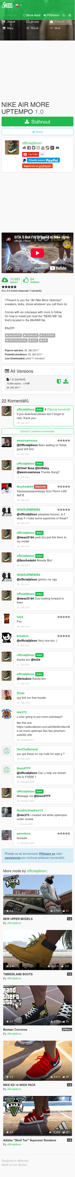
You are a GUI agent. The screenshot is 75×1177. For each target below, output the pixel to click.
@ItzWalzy (42, 468)
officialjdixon (32, 143)
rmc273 (22, 712)
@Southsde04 (26, 560)
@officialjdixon (27, 514)
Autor (39, 409)
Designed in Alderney (15, 1161)
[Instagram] (38, 147)
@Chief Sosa (25, 468)
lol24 (20, 617)
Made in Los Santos (14, 1165)
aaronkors (24, 833)
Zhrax (21, 693)
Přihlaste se (47, 854)
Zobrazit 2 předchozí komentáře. (37, 431)
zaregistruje (13, 858)
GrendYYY (24, 768)
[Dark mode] (64, 15)
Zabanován (40, 486)
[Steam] (47, 147)
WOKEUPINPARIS (28, 509)
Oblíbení (34, 282)
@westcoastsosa (28, 472)
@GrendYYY (42, 796)
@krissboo (24, 679)
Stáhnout (40, 121)
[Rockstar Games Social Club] (52, 147)
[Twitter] (34, 147)
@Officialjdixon (27, 445)
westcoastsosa (27, 440)
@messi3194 (25, 537)
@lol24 (35, 659)
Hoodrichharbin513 (30, 810)
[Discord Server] (57, 147)
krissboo (23, 636)
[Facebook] (29, 147)
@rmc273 (23, 815)
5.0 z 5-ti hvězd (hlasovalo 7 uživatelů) (22, 291)
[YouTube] (43, 147)
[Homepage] (24, 147)
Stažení (14, 282)
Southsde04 (25, 486)
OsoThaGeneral (27, 749)
